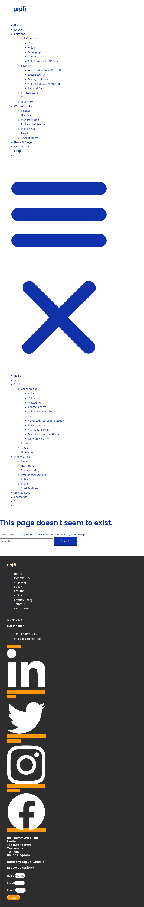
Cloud (24, 97)
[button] (59, 265)
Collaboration (29, 38)
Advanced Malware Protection (46, 70)
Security (26, 65)
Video (31, 47)
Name (11, 875)
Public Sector (29, 128)
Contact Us (22, 146)
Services (19, 34)
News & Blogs (23, 142)
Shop (17, 151)
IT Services (27, 102)
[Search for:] (27, 541)
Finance (25, 110)
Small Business (29, 138)
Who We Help (23, 106)
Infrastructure (29, 92)
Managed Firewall (38, 79)
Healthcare (27, 115)
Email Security (36, 74)
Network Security (38, 88)
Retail (24, 133)
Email (10, 883)
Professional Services (33, 124)
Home (18, 25)
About (18, 29)
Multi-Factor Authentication (44, 83)
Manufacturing (30, 119)
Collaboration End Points (43, 61)
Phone (11, 890)
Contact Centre (37, 56)
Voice (31, 43)
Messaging (34, 52)
